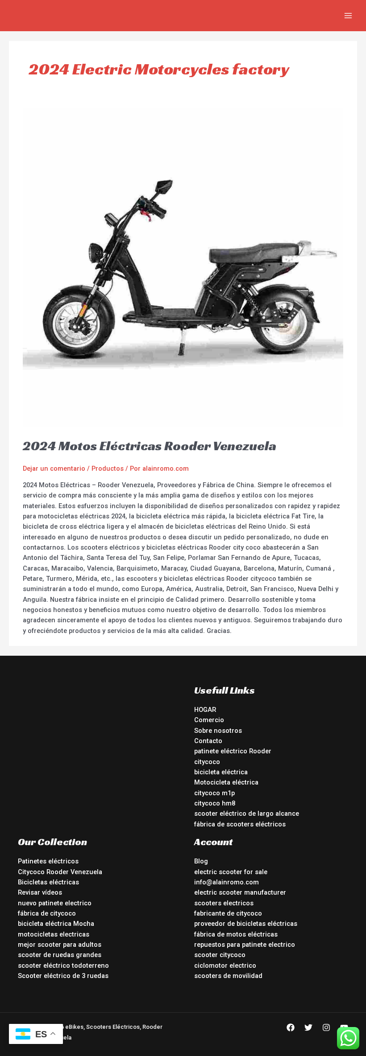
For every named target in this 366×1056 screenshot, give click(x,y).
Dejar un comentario (54, 468)
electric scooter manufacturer (240, 892)
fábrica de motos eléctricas (236, 934)
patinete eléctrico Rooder (232, 751)
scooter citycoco (219, 955)
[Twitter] (308, 1027)
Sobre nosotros (218, 731)
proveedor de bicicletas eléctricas (245, 924)
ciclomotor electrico (225, 965)
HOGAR (205, 710)
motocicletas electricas (53, 934)
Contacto (208, 741)
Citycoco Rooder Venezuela (60, 872)
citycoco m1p (214, 793)
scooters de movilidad (228, 976)
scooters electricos (224, 903)
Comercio (209, 720)
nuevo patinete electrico (55, 903)
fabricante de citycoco (228, 913)
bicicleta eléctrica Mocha (56, 924)
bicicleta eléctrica (221, 772)
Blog (201, 861)
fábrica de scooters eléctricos (240, 824)
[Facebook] (291, 1027)
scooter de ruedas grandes (59, 955)
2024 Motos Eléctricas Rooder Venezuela (149, 445)
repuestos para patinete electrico (244, 945)
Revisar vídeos (40, 892)
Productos (108, 468)
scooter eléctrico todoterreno (63, 965)
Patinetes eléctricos (48, 861)
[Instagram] (326, 1027)
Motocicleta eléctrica (226, 782)
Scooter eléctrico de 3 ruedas (63, 976)
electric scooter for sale (230, 872)
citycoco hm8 (214, 803)
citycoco (207, 762)
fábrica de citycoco (47, 913)
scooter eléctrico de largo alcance (246, 813)
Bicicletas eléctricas (48, 882)
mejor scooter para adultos (59, 945)
